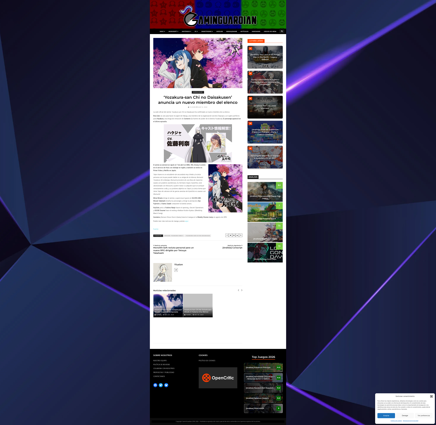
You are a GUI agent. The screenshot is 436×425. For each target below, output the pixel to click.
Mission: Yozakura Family (174, 236)
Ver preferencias (424, 415)
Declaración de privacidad (410, 421)
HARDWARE (256, 31)
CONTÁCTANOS (159, 376)
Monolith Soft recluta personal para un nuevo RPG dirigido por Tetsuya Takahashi (173, 249)
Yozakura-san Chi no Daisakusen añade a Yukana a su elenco (198, 311)
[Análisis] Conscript (232, 247)
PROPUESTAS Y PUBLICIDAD (163, 372)
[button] (431, 396)
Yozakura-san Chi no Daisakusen (198, 236)
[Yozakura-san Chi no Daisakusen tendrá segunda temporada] (168, 305)
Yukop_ (159, 315)
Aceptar (386, 415)
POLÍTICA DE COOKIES (207, 360)
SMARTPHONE (206, 31)
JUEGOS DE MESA (270, 31)
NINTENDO (186, 31)
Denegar (405, 415)
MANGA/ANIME (231, 31)
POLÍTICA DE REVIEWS (161, 364)
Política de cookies (396, 421)
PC (196, 31)
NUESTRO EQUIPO (160, 360)
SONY (162, 31)
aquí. (186, 221)
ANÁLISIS (219, 31)
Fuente (155, 229)
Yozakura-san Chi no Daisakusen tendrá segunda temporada (168, 311)
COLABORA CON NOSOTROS (164, 368)
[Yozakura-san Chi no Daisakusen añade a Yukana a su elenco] (198, 305)
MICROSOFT (173, 31)
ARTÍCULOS (244, 31)
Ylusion (193, 107)
